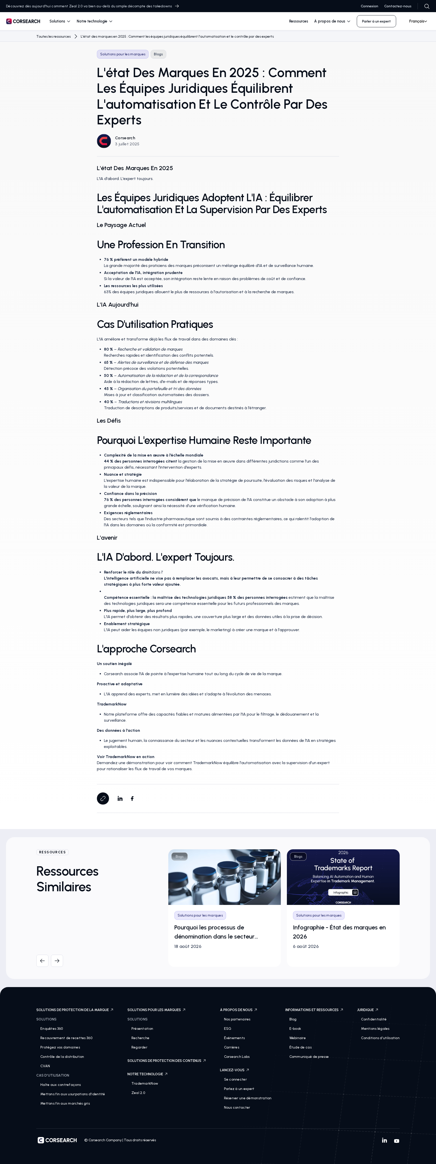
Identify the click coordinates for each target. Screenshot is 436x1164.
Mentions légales (375, 1028)
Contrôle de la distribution (62, 1057)
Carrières (231, 1047)
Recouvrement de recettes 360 (66, 1038)
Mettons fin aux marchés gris (65, 1103)
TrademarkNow (144, 1083)
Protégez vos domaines (60, 1047)
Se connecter (235, 1079)
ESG (228, 1028)
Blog (293, 1019)
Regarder (139, 1047)
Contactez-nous (398, 6)
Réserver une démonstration (248, 1098)
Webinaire (297, 1038)
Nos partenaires (237, 1019)
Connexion (369, 6)
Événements (234, 1038)
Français (416, 21)
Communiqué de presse (309, 1057)
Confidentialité (374, 1019)
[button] (60, 21)
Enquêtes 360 (51, 1028)
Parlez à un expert (239, 1089)
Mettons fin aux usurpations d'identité (72, 1094)
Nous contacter (237, 1107)
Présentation (142, 1028)
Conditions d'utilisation (380, 1038)
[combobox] (416, 21)
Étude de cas (300, 1047)
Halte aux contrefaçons (60, 1085)
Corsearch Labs (237, 1057)
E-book (295, 1028)
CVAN (45, 1066)
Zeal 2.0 (138, 1093)
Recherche (140, 1038)
